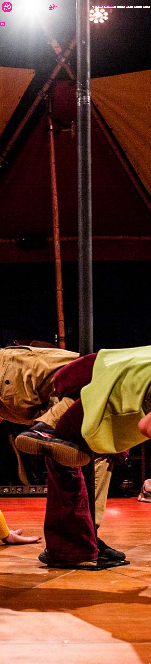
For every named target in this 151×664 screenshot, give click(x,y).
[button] (2, 24)
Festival (119, 6)
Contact (128, 6)
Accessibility (99, 6)
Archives (136, 6)
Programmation (109, 6)
